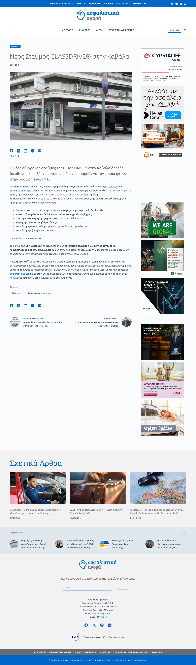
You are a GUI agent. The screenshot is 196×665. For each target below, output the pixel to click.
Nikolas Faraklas (107, 660)
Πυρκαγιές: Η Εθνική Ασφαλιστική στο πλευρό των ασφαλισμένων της (33, 544)
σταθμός (86, 198)
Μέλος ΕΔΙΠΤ (105, 652)
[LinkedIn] (185, 4)
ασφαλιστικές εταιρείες (23, 273)
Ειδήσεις (84, 30)
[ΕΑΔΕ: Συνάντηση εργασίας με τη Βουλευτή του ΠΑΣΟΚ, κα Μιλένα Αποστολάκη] (59, 544)
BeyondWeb (142, 660)
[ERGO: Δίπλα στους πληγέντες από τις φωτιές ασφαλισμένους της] (149, 544)
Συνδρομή (95, 3)
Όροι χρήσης (40, 652)
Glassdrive (17, 293)
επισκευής (113, 186)
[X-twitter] (94, 625)
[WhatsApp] (34, 151)
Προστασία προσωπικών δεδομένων (131, 652)
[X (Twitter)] (181, 4)
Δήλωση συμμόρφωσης (85, 652)
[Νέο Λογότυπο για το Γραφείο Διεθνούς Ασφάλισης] (104, 544)
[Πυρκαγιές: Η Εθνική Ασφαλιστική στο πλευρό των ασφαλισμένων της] (14, 544)
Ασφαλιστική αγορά (60, 3)
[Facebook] (172, 4)
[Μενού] (11, 30)
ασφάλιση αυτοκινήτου (39, 293)
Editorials (174, 30)
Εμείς (80, 3)
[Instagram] (176, 4)
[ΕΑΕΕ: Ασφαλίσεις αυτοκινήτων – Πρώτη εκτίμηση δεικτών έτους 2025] (98, 488)
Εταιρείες (15, 47)
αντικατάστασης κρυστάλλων (25, 190)
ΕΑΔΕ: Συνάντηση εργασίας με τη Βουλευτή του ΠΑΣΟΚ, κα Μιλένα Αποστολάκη (80, 544)
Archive (108, 3)
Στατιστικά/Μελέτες (121, 30)
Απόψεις (67, 30)
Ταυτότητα (157, 652)
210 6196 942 (100, 617)
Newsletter (139, 3)
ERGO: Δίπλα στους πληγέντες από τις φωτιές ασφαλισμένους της (170, 544)
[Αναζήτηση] (185, 30)
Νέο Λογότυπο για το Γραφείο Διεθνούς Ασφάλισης (122, 544)
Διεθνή (100, 30)
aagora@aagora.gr (101, 613)
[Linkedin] (109, 625)
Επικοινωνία (123, 3)
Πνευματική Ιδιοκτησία (60, 652)
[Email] (41, 151)
